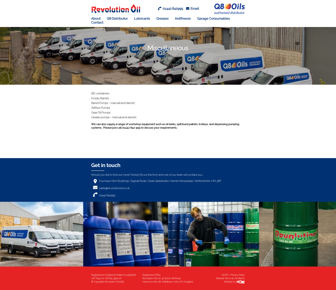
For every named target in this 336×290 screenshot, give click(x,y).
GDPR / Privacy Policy (233, 274)
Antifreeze (183, 18)
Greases (162, 18)
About (96, 18)
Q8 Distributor (117, 18)
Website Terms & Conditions (230, 278)
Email (195, 8)
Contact (97, 22)
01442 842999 (173, 8)
